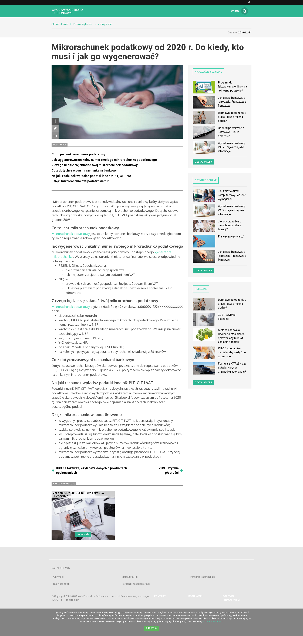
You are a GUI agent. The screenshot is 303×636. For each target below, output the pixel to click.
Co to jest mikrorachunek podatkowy (78, 154)
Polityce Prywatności (213, 621)
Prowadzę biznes (83, 24)
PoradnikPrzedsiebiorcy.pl (136, 583)
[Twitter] (55, 128)
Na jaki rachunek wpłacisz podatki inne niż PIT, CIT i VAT (92, 176)
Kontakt (160, 596)
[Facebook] (55, 121)
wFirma (235, 11)
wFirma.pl (58, 576)
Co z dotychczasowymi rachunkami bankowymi (86, 170)
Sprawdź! (83, 534)
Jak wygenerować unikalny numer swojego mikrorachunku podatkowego (104, 160)
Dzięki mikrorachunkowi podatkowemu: (80, 181)
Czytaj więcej (203, 162)
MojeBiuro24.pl (130, 576)
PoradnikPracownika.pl (202, 576)
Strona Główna (60, 24)
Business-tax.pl (61, 583)
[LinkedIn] (55, 135)
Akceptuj (151, 628)
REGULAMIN (195, 596)
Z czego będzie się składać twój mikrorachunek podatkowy (95, 165)
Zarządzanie (105, 24)
